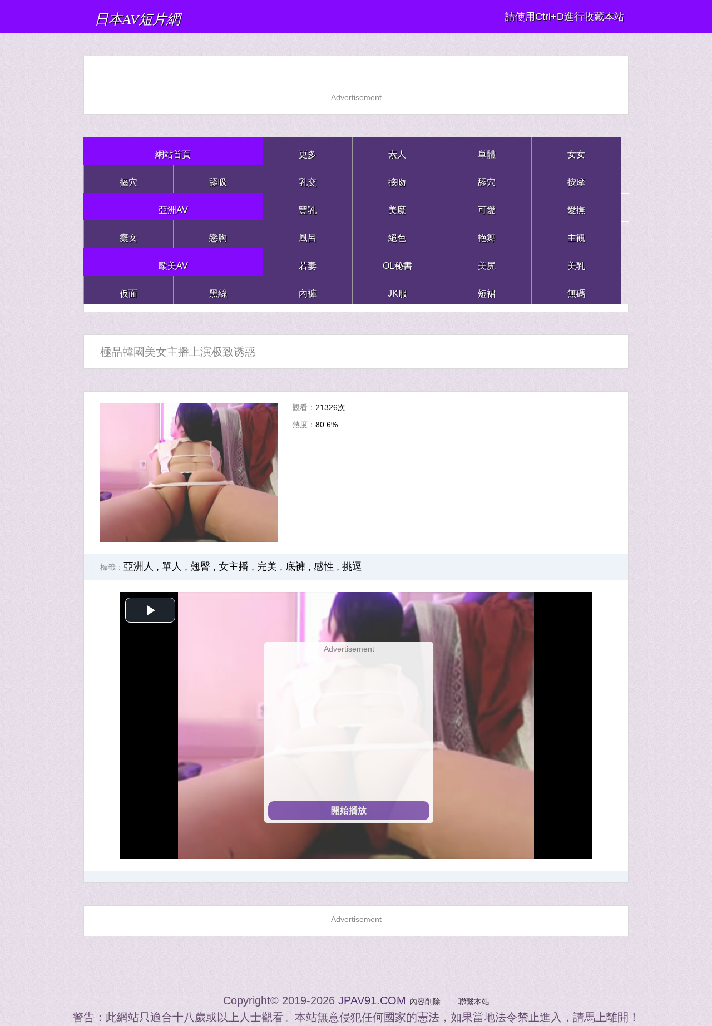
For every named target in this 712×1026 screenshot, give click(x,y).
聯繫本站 (480, 1000)
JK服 (397, 289)
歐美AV (173, 261)
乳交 (308, 178)
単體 (487, 150)
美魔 (397, 206)
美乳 (576, 261)
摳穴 (128, 178)
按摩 (576, 178)
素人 (397, 150)
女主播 (234, 566)
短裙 (487, 289)
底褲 (295, 566)
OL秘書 (397, 261)
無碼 (576, 289)
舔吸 (218, 178)
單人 (172, 566)
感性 (324, 566)
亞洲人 (138, 566)
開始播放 (349, 810)
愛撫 (576, 206)
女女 (576, 150)
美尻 (487, 261)
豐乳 (308, 206)
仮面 (128, 289)
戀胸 (218, 234)
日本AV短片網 (163, 16)
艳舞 (487, 234)
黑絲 (218, 289)
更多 (308, 150)
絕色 (397, 234)
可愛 (487, 206)
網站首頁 (173, 150)
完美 (267, 566)
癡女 (128, 234)
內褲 (308, 289)
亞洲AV (173, 206)
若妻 (308, 261)
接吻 (397, 178)
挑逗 (352, 566)
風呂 (308, 234)
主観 (576, 234)
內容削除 (418, 1000)
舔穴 (487, 178)
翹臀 (200, 566)
